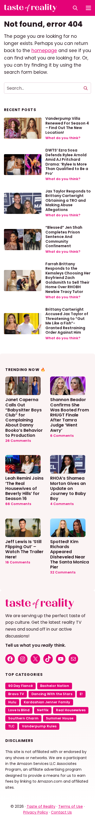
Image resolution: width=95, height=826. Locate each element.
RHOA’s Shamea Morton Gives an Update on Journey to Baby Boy (68, 488)
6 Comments (62, 435)
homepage (44, 50)
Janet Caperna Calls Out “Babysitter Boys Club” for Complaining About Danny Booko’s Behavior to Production (24, 417)
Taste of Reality (41, 806)
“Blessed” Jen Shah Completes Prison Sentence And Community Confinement (63, 237)
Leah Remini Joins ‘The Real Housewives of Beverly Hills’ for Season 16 (24, 488)
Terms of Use (70, 806)
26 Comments (18, 440)
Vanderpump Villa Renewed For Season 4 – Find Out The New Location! (67, 125)
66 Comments (18, 504)
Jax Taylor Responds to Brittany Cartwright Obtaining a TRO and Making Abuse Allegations (68, 200)
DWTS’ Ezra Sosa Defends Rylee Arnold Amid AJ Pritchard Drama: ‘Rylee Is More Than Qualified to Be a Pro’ (66, 162)
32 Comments (62, 572)
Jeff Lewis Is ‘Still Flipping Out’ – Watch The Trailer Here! (24, 549)
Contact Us (61, 812)
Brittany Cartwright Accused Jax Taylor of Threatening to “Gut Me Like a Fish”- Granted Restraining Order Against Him (66, 321)
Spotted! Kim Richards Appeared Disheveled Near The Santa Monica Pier (69, 554)
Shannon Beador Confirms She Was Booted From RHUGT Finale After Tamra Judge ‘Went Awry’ (69, 415)
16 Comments (17, 562)
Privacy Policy (35, 812)
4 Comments (62, 504)
